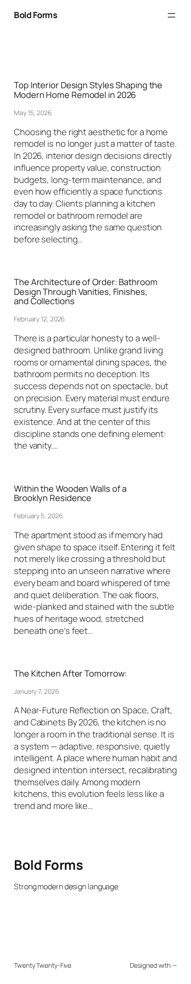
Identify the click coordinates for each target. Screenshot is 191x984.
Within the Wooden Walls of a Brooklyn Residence (70, 493)
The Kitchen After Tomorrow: (70, 673)
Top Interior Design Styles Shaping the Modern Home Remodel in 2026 (88, 89)
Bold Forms (35, 15)
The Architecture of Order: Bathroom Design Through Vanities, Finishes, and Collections (86, 291)
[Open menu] (171, 15)
